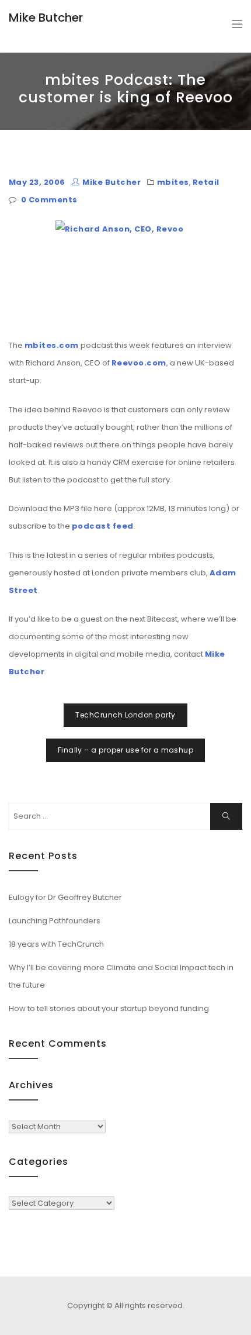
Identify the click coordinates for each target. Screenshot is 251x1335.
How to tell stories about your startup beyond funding (109, 1008)
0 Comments (49, 199)
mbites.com (52, 345)
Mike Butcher (46, 17)
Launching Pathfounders (54, 920)
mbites (173, 182)
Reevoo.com (138, 362)
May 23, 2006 (37, 182)
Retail (206, 182)
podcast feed (103, 526)
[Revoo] (125, 273)
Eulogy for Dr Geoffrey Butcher (65, 897)
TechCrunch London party (125, 715)
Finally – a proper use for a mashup (126, 750)
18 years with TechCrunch (56, 944)
